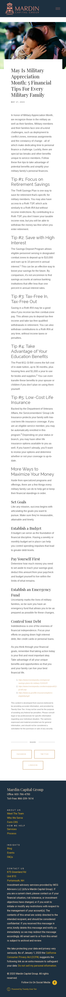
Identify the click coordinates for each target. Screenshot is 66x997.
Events (10, 852)
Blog (9, 848)
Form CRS (12, 822)
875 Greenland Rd (16, 872)
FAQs (10, 857)
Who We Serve (15, 817)
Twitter (45, 754)
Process (11, 833)
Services (12, 829)
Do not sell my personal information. (37, 965)
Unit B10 (11, 876)
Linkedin (33, 765)
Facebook (21, 754)
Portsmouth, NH (15, 880)
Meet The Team (15, 813)
